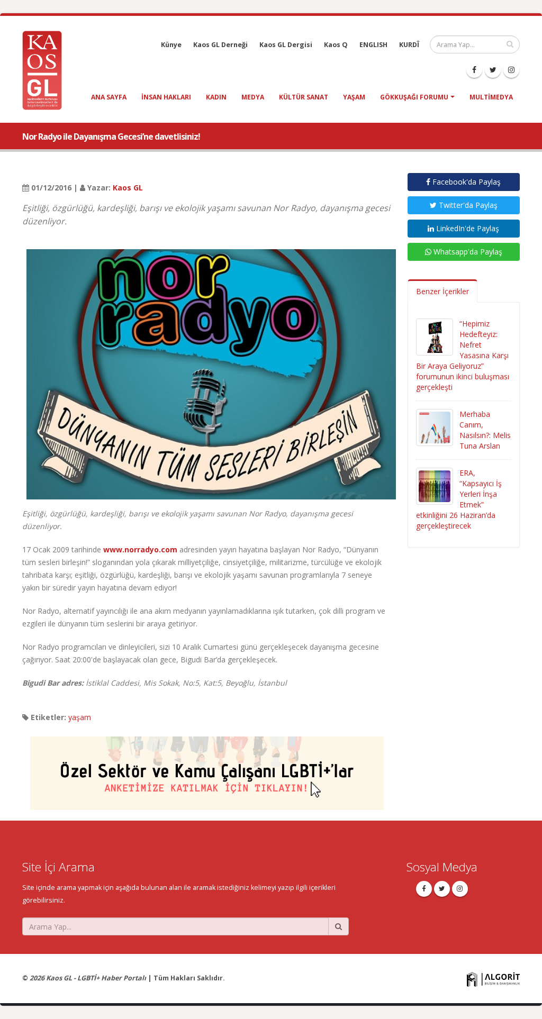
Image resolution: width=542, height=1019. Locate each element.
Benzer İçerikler (442, 291)
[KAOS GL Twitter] (493, 70)
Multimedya (491, 97)
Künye (171, 44)
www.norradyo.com (140, 549)
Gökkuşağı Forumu (414, 97)
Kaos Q (336, 44)
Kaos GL (128, 188)
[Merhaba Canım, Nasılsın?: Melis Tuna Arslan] (434, 427)
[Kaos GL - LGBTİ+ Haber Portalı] (46, 70)
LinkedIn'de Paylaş (466, 228)
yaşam (354, 97)
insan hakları (166, 97)
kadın (216, 97)
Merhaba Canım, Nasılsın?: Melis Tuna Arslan (485, 430)
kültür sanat (303, 97)
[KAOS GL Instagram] (511, 70)
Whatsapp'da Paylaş (466, 252)
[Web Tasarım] (493, 979)
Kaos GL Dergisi (285, 44)
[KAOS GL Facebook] (474, 70)
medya (252, 97)
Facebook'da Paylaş (465, 182)
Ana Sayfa (109, 97)
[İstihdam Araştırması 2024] (207, 768)
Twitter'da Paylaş (467, 205)
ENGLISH (373, 44)
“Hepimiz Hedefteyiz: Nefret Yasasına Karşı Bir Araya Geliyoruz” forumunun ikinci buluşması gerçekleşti (462, 355)
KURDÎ (409, 44)
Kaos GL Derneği (220, 44)
